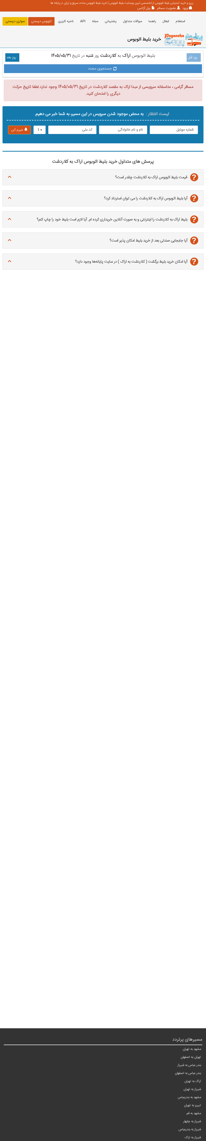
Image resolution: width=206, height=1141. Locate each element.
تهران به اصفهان (191, 1057)
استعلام (180, 21)
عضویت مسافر (166, 8)
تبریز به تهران (192, 1105)
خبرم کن (17, 130)
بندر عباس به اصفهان (188, 1073)
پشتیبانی (111, 21)
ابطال (166, 21)
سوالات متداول (132, 21)
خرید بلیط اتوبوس (144, 39)
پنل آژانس (143, 8)
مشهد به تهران (192, 1049)
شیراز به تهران (192, 1089)
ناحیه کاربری (66, 21)
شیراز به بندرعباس (190, 1129)
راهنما (152, 21)
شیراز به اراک (193, 1137)
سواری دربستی (15, 21)
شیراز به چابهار (192, 1121)
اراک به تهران (192, 1081)
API (82, 21)
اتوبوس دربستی (41, 21)
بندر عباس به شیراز (189, 1065)
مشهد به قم (193, 1113)
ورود (184, 8)
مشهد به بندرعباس (189, 1097)
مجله (95, 21)
